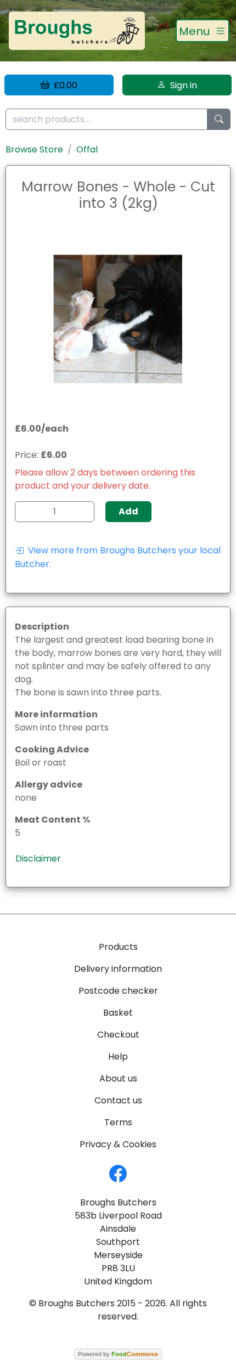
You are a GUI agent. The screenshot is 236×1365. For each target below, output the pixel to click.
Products (118, 947)
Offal (87, 149)
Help (118, 1056)
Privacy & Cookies (118, 1144)
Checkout (118, 1034)
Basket (118, 1012)
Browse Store (34, 149)
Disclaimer (38, 858)
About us (118, 1078)
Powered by (118, 1354)
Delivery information (118, 968)
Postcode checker (118, 990)
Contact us (118, 1100)
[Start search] (219, 119)
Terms (118, 1122)
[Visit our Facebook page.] (118, 1172)
